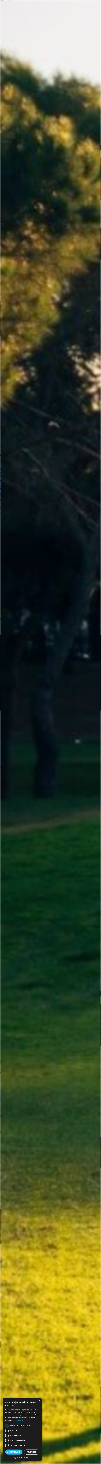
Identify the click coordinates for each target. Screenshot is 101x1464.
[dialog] (22, 1429)
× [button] (39, 1400)
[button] (22, 1457)
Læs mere (19, 1420)
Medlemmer (5, 1098)
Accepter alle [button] (13, 1452)
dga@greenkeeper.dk (9, 461)
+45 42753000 (6, 1091)
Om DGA (4, 1116)
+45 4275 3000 (6, 447)
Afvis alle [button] (31, 1452)
